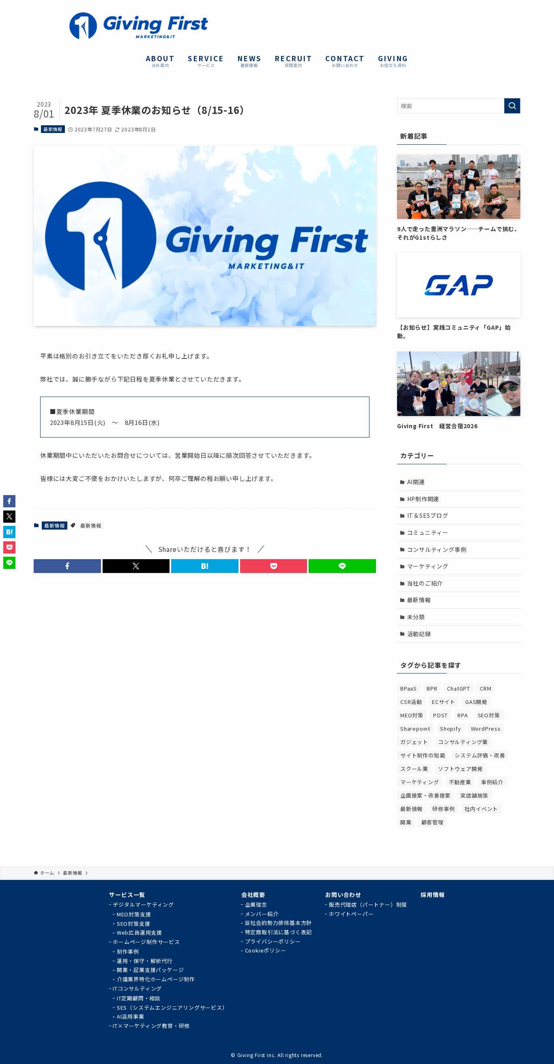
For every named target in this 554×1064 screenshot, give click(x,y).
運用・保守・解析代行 (145, 961)
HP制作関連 (423, 499)
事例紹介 (492, 782)
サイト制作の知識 (422, 755)
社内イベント (481, 809)
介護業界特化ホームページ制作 (156, 979)
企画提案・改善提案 (425, 795)
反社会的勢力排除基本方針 (278, 923)
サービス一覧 (127, 894)
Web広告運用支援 (139, 932)
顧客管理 (432, 822)
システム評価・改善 (480, 755)
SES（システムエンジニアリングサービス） (172, 1007)
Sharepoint (415, 728)
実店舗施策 (474, 795)
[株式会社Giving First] (138, 26)
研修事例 (443, 809)
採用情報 (432, 894)
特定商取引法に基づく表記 (278, 932)
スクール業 (414, 768)
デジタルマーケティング (143, 904)
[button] (67, 566)
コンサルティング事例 (437, 549)
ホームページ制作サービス (146, 942)
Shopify (450, 728)
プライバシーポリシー (273, 941)
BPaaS (408, 688)
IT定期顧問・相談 (139, 998)
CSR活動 (411, 702)
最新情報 (52, 129)
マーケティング (428, 566)
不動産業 (460, 782)
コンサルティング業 (463, 742)
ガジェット (414, 742)
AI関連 (416, 482)
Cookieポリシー (265, 950)
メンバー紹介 (262, 914)
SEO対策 (489, 715)
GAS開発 (476, 702)
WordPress (486, 728)
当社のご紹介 (425, 583)
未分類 (416, 617)
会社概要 (253, 894)
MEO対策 (411, 715)
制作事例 (128, 951)
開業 (406, 822)
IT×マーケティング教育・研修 (151, 1026)
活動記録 (419, 634)
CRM (485, 688)
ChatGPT (458, 688)
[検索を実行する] (512, 106)
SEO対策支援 (133, 923)
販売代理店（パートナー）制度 (368, 904)
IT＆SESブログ (428, 515)
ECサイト (443, 702)
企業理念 (256, 904)
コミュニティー (428, 532)
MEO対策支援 (134, 914)
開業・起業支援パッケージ (150, 970)
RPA (462, 715)
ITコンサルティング (137, 988)
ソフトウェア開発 (460, 768)
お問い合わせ (343, 894)
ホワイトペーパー (351, 914)
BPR (432, 688)
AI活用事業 (130, 1016)
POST (440, 715)
